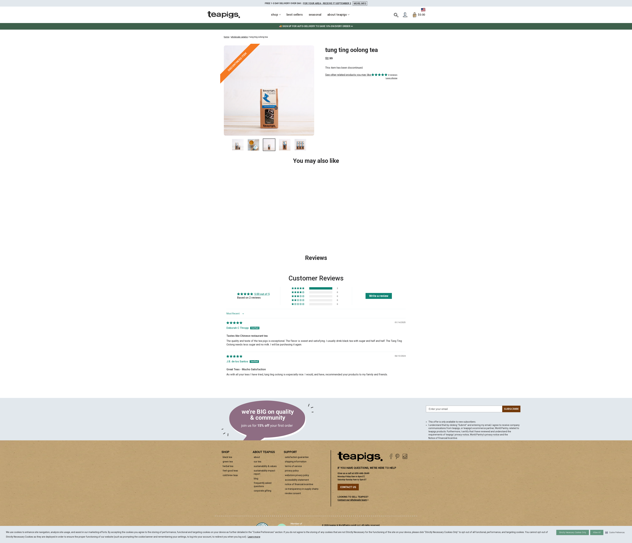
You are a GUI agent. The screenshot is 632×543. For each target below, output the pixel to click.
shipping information (295, 461)
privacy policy (292, 470)
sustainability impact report (264, 472)
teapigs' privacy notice (457, 434)
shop (274, 14)
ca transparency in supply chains (301, 489)
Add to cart (249, 234)
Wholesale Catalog (239, 37)
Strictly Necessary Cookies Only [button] (572, 532)
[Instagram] (405, 456)
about (257, 457)
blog (256, 478)
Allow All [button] (597, 532)
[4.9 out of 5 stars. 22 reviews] (245, 210)
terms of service (293, 466)
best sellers (295, 14)
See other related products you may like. (348, 74)
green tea (228, 461)
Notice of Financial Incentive (442, 438)
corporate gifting (262, 490)
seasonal (315, 14)
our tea (257, 461)
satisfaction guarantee (297, 457)
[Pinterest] (397, 456)
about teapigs (337, 14)
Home (226, 37)
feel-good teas (230, 470)
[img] (234, 322)
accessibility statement (297, 480)
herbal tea (228, 466)
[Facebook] (391, 456)
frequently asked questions (262, 485)
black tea (227, 457)
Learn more (254, 536)
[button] (615, 532)
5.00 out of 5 (262, 294)
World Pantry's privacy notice (485, 434)
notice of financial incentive (299, 484)
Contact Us (348, 487)
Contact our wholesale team (352, 500)
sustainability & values (265, 466)
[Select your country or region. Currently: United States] (423, 9)
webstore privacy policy (297, 475)
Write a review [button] (378, 296)
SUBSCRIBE (511, 409)
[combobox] (245, 225)
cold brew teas (230, 475)
